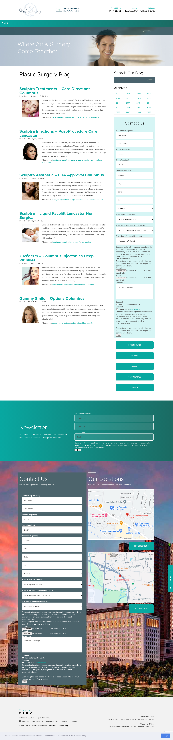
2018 (118, 103)
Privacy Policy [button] (80, 736)
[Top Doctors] (68, 9)
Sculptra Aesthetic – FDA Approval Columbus (61, 175)
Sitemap (25, 721)
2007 (128, 112)
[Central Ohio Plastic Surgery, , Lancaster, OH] (30, 9)
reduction (91, 323)
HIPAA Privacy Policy (38, 721)
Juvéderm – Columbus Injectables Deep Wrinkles (56, 258)
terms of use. (135, 309)
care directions (58, 117)
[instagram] (110, 11)
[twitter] (120, 11)
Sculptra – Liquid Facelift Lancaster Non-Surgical (57, 215)
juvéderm (90, 284)
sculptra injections (69, 160)
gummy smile (57, 323)
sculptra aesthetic (77, 199)
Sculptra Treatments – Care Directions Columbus (54, 90)
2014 (117, 107)
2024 (139, 94)
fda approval (90, 199)
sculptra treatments (91, 117)
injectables (69, 117)
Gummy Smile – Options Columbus (52, 298)
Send (118, 335)
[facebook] (113, 11)
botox (73, 323)
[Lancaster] (121, 514)
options (67, 323)
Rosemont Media (57, 725)
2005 (149, 112)
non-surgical (86, 242)
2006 (139, 112)
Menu (6, 23)
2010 (149, 107)
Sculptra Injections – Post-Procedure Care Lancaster (58, 133)
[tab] (135, 345)
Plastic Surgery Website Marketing (33, 725)
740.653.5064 (131, 10)
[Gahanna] (121, 577)
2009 (118, 112)
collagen (78, 117)
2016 (138, 103)
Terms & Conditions (69, 721)
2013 (128, 107)
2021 (128, 98)
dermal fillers (57, 284)
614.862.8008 (147, 10)
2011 (138, 107)
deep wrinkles (79, 284)
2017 (128, 103)
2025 (128, 94)
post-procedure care (86, 160)
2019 (149, 98)
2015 (149, 103)
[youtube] (116, 11)
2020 (139, 98)
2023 (149, 94)
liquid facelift (74, 242)
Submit (77, 450)
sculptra (65, 242)
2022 (118, 98)
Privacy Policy (53, 721)
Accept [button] (165, 736)
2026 (118, 94)
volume (100, 199)
